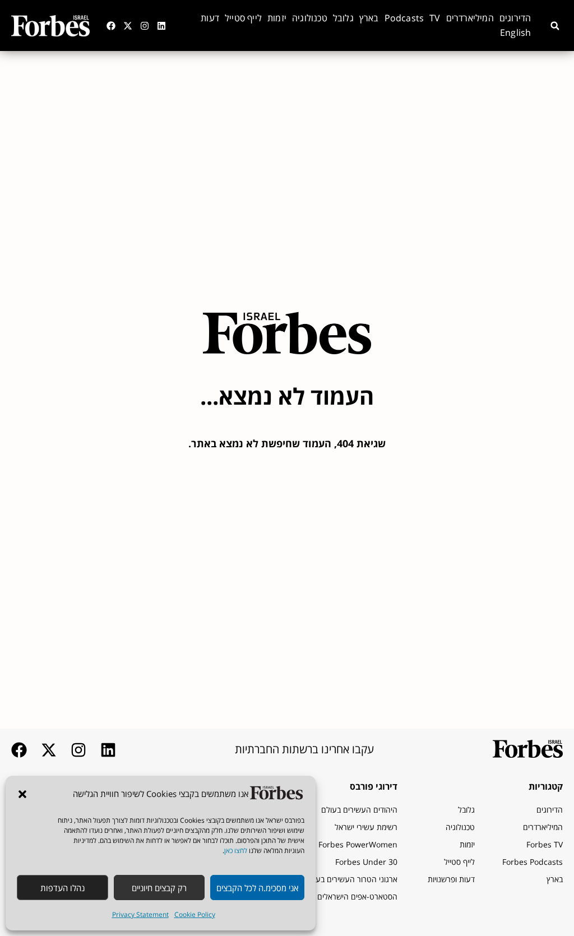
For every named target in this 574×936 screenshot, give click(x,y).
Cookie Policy (194, 914)
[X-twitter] (127, 25)
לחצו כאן (235, 850)
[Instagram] (144, 25)
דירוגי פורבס (373, 786)
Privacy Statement (140, 914)
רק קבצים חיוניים (159, 887)
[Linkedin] (161, 25)
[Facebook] (111, 25)
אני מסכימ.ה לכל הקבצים (257, 887)
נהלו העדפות (62, 887)
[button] (22, 794)
